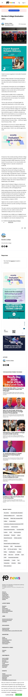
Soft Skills (17, 554)
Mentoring (6, 546)
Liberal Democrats (8, 537)
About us (4, 591)
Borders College (8, 23)
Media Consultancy (6, 642)
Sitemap (4, 599)
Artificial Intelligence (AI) (9, 515)
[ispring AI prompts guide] (14, 343)
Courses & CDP (5, 676)
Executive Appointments (7, 619)
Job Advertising (5, 641)
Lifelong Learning (18, 537)
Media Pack (4, 638)
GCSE (10, 532)
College (5, 521)
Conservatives (12, 521)
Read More (13, 692)
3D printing (6, 512)
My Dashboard (5, 662)
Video (3, 651)
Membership (5, 665)
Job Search (4, 621)
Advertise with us (6, 597)
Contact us (4, 593)
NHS (5, 549)
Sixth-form (10, 554)
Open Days (4, 678)
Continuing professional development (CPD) (13, 524)
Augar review (19, 515)
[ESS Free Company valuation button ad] (14, 311)
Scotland (19, 551)
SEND (5, 554)
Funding (5, 532)
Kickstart (13, 535)
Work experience (7, 565)
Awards (3, 673)
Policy (20, 549)
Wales (19, 563)
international (6, 535)
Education (4, 606)
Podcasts (4, 650)
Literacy (5, 540)
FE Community (5, 594)
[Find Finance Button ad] (14, 295)
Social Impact (5, 612)
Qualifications (12, 551)
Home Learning (17, 532)
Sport (22, 554)
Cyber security (14, 526)
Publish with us (5, 595)
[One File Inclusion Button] (14, 148)
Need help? (4, 667)
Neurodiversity (18, 546)
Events (3, 663)
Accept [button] (18, 694)
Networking (4, 677)
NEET (11, 546)
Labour (18, 535)
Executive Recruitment (7, 620)
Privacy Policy (5, 598)
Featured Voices (5, 629)
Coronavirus (6, 526)
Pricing (3, 637)
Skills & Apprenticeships (7, 611)
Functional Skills (20, 529)
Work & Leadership (6, 609)
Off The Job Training (12, 549)
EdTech (3, 607)
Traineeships (6, 563)
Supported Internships (13, 557)
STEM (5, 557)
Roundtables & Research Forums (9, 680)
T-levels (13, 560)
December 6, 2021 (9, 24)
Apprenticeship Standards (16, 512)
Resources (10, 222)
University (13, 563)
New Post (4, 660)
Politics (5, 551)
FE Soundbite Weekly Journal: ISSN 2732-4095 (12, 630)
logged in (12, 261)
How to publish (5, 658)
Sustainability (7, 560)
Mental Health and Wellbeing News (11, 543)
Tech (18, 560)
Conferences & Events (7, 675)
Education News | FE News (14, 220)
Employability (5, 608)
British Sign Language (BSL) (17, 518)
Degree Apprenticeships (9, 529)
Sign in (23, 2)
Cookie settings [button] (9, 694)
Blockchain (6, 518)
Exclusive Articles (6, 628)
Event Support (5, 643)
